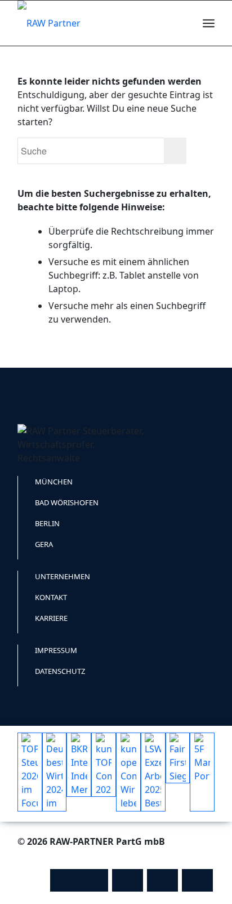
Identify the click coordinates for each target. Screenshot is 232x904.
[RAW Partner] (96, 23)
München (54, 482)
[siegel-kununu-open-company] (128, 772)
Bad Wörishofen (67, 502)
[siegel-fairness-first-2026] (178, 758)
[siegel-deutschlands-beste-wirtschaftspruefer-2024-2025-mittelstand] (54, 772)
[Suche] (184, 23)
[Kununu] (79, 880)
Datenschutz (60, 671)
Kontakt (51, 597)
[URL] (127, 880)
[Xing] (197, 880)
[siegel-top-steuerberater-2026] (29, 772)
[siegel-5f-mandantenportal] (202, 772)
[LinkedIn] (162, 880)
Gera (44, 544)
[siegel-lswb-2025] (153, 772)
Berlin (47, 523)
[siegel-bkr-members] (78, 765)
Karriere (51, 618)
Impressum (56, 650)
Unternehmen (62, 576)
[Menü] (209, 23)
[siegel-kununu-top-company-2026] (103, 765)
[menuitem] (184, 23)
